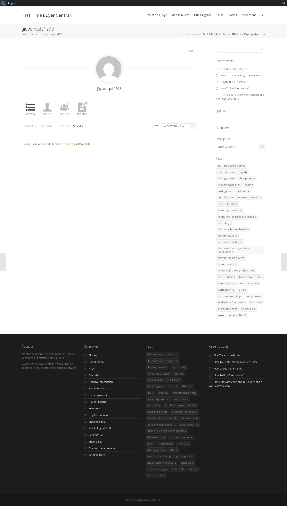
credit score (243, 191)
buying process (226, 178)
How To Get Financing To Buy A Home (241, 75)
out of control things (229, 296)
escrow (242, 197)
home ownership (227, 264)
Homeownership (98, 395)
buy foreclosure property (232, 172)
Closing (232, 15)
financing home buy (229, 210)
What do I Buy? (157, 15)
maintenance (235, 283)
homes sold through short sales (236, 270)
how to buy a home (250, 277)
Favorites (63, 125)
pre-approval (253, 296)
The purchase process (102, 448)
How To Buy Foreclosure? (235, 88)
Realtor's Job (96, 435)
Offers (242, 289)
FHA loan (256, 197)
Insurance (95, 408)
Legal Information (99, 415)
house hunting (226, 277)
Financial (232, 204)
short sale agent (227, 309)
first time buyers (227, 235)
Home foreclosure (99, 388)
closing (248, 185)
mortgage (253, 283)
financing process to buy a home (236, 216)
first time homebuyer (229, 242)
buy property (248, 178)
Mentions (46, 125)
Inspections (249, 15)
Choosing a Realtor (228, 185)
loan (220, 283)
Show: (155, 126)
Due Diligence (203, 15)
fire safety (223, 223)
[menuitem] (3, 3)
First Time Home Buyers (234, 69)
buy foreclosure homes (231, 165)
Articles (82, 108)
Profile (47, 114)
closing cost (224, 191)
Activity (30, 114)
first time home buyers (230, 258)
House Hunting (97, 401)
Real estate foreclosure (231, 302)
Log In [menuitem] (12, 3)
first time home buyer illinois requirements (234, 250)
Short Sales (248, 309)
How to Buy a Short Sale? (234, 82)
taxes (220, 315)
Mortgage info (180, 15)
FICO (220, 204)
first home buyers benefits (233, 229)
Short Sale (256, 302)
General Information (101, 382)
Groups (64, 108)
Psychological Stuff (100, 428)
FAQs (219, 15)
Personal (30, 125)
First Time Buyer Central (46, 15)
